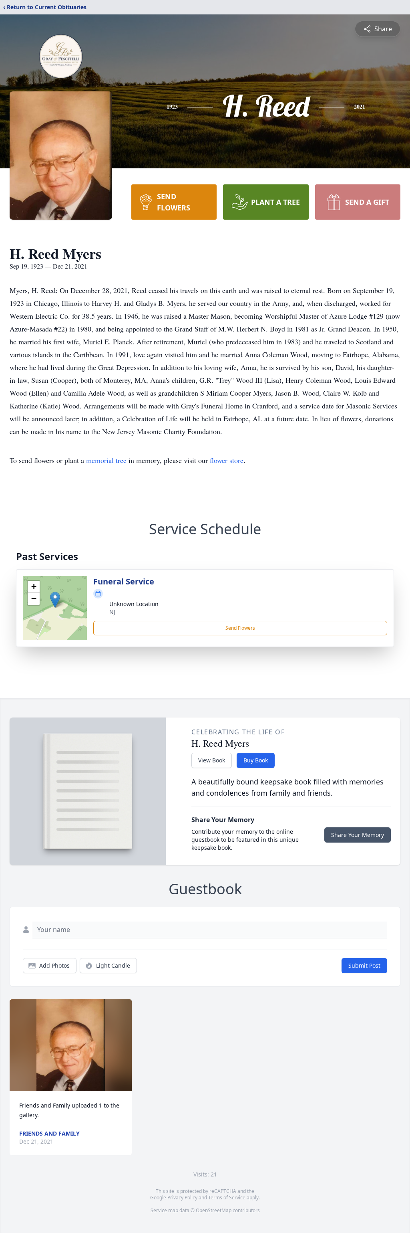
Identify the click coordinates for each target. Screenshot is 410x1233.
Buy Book (255, 760)
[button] (55, 600)
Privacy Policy (182, 1197)
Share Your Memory (357, 835)
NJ (112, 612)
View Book (211, 760)
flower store (226, 460)
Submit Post (364, 965)
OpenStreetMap (213, 1210)
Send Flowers (240, 628)
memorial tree (106, 460)
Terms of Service (226, 1197)
